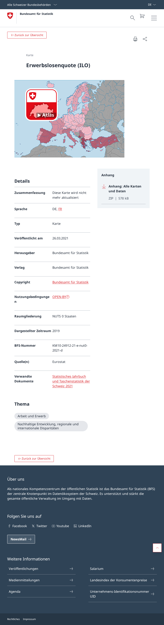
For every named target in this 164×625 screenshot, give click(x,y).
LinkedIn (84, 526)
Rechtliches (13, 619)
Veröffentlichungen (23, 568)
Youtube (62, 526)
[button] (157, 547)
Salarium (96, 568)
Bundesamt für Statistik (36, 14)
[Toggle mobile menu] (154, 18)
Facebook (19, 526)
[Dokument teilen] (145, 38)
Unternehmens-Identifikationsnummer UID (119, 594)
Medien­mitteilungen (24, 580)
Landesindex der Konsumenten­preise (118, 580)
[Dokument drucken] (135, 38)
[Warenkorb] (142, 16)
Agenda (14, 591)
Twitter (41, 526)
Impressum (29, 619)
